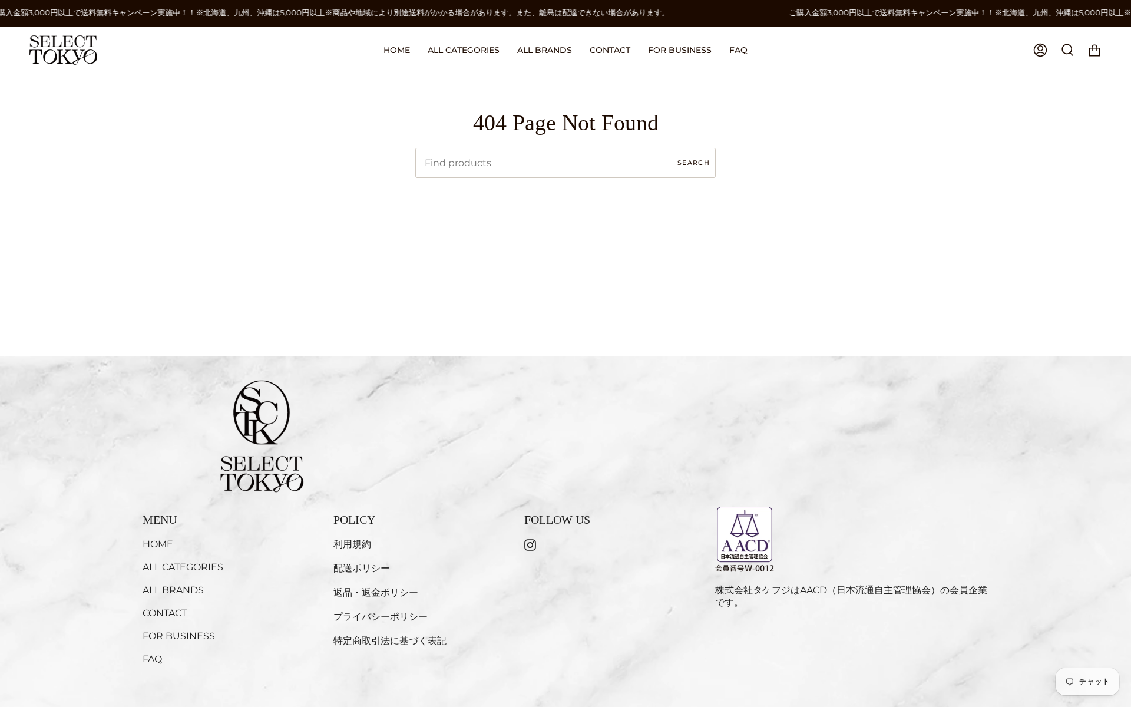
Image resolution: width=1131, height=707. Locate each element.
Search (693, 162)
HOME (158, 544)
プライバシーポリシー (380, 616)
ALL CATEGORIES (183, 567)
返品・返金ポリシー (375, 592)
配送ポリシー (361, 568)
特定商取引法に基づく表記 (390, 640)
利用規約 (352, 544)
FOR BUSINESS (179, 636)
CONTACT (165, 613)
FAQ (152, 659)
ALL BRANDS (173, 590)
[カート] (1094, 50)
